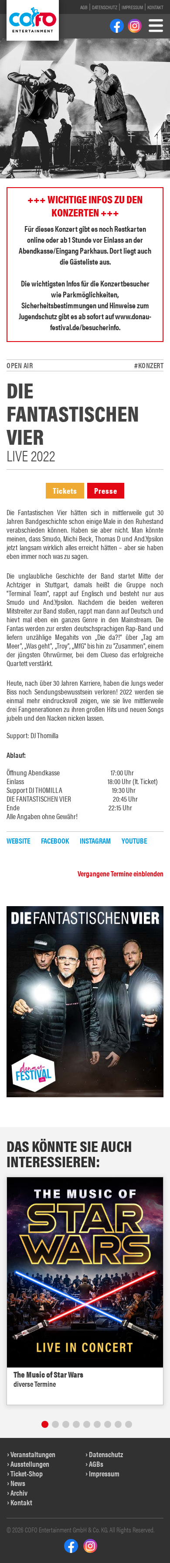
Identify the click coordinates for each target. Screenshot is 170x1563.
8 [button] (118, 1424)
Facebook (55, 840)
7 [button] (107, 1424)
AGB (84, 7)
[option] (85, 1291)
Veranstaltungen (32, 1454)
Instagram (95, 840)
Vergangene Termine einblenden (120, 873)
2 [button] (55, 1424)
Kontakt (155, 7)
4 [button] (76, 1424)
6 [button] (97, 1424)
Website (18, 840)
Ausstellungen (29, 1464)
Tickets (65, 490)
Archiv (18, 1492)
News (17, 1483)
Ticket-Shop (26, 1473)
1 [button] (44, 1424)
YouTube (134, 840)
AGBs (96, 1464)
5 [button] (86, 1424)
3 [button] (65, 1424)
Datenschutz (104, 7)
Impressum (132, 7)
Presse (105, 490)
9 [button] (128, 1424)
